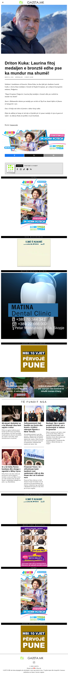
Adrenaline (19, 77)
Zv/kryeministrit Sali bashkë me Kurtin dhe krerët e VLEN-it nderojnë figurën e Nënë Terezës (33, 427)
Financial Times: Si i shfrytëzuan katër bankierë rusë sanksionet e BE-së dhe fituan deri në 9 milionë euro (34, 472)
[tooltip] (14, 155)
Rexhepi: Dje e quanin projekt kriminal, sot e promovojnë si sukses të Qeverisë (55, 426)
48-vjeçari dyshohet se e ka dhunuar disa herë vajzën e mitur (11, 425)
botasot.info (14, 125)
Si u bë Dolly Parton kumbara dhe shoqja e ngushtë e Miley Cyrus (11, 469)
